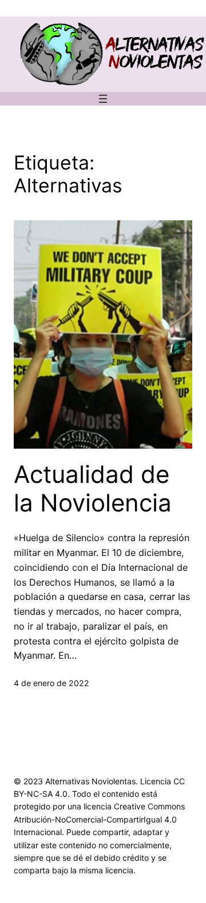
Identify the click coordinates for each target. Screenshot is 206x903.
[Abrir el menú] (103, 99)
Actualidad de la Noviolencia (93, 488)
